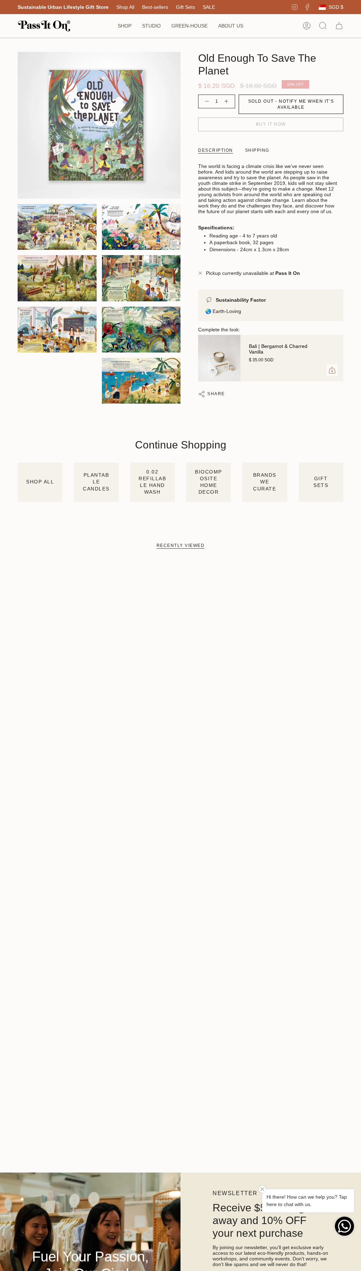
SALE (209, 7)
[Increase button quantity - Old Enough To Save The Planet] (227, 101)
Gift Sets (185, 7)
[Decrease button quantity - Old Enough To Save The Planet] (205, 101)
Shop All (125, 7)
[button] (124, 26)
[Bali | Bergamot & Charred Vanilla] (219, 358)
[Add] (332, 370)
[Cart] (339, 26)
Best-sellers (155, 7)
